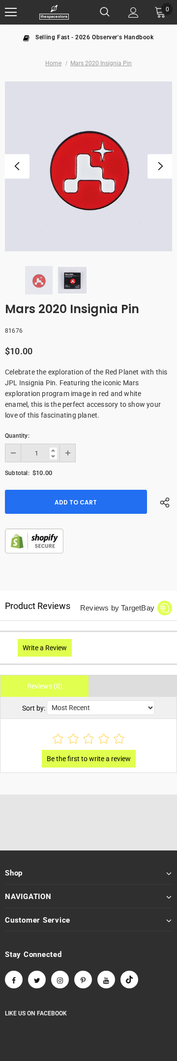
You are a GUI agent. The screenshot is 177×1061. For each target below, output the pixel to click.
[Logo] (54, 12)
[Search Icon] (105, 12)
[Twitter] (37, 979)
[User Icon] (133, 12)
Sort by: (33, 708)
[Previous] (17, 166)
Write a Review (45, 648)
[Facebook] (14, 979)
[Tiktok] (129, 979)
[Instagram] (60, 979)
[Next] (160, 166)
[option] (88, 37)
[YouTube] (106, 979)
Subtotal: (17, 473)
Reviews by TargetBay (117, 608)
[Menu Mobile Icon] (11, 12)
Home (53, 63)
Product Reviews (37, 606)
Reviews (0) (44, 686)
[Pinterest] (83, 979)
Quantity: (17, 435)
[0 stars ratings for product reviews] (88, 739)
